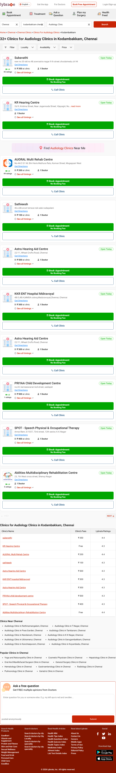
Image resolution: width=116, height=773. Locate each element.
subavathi (21, 58)
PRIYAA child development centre (37, 383)
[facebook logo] (98, 735)
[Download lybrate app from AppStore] (104, 760)
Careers (74, 739)
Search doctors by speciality (32, 742)
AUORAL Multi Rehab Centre (33, 159)
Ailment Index (54, 750)
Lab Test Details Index (57, 753)
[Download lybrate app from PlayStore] (104, 754)
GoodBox (5, 764)
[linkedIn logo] (109, 735)
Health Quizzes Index (57, 742)
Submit (93, 719)
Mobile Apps (76, 742)
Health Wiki (52, 733)
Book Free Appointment (84, 4)
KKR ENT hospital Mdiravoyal (34, 293)
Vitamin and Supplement (6, 739)
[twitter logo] (103, 735)
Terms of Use (77, 745)
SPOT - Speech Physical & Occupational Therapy (46, 428)
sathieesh (21, 204)
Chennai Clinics (24, 32)
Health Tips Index (55, 736)
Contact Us (75, 736)
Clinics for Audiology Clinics (46, 32)
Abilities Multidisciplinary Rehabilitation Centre (45, 472)
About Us (75, 733)
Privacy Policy (77, 747)
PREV (6, 516)
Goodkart (5, 735)
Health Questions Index (58, 739)
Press (73, 753)
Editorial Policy (77, 750)
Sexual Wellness (8, 749)
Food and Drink (7, 755)
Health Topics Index (56, 745)
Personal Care (7, 758)
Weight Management (10, 752)
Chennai (11, 32)
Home (3, 32)
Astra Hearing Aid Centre (31, 249)
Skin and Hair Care (9, 746)
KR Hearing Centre (26, 102)
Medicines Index (55, 747)
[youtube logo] (103, 739)
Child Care (5, 761)
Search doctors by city (34, 733)
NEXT (109, 516)
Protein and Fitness (9, 744)
